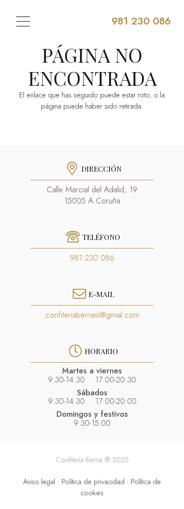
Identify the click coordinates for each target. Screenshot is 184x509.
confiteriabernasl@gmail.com (92, 315)
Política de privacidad (93, 481)
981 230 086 (92, 258)
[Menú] (22, 21)
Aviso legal (39, 481)
